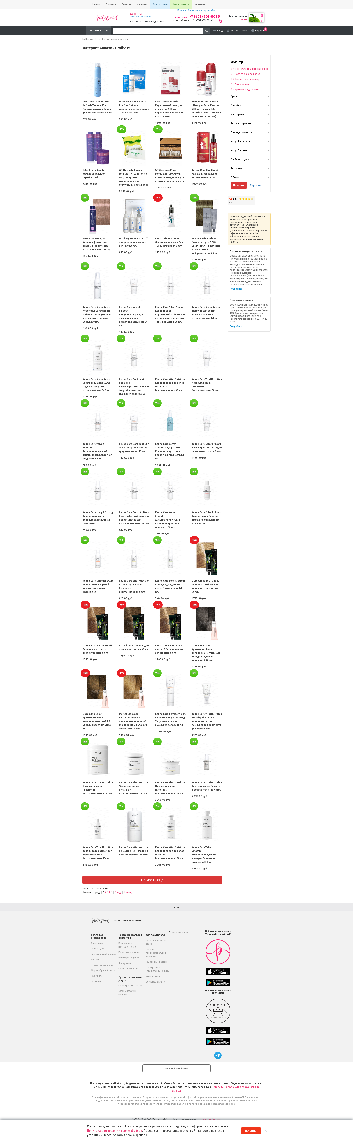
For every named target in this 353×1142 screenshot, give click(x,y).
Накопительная (237, 16)
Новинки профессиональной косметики (156, 953)
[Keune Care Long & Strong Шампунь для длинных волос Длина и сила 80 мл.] (170, 558)
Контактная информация (104, 954)
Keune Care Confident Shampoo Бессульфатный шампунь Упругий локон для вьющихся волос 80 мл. (134, 386)
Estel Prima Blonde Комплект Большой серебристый (94, 174)
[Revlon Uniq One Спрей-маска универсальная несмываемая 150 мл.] (207, 148)
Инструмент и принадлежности (251, 68)
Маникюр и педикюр (247, 79)
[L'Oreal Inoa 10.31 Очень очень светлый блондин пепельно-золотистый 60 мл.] (207, 558)
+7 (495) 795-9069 (205, 17)
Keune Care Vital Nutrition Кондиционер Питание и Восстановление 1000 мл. (134, 851)
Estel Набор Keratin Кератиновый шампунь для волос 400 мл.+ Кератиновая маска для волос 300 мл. (169, 109)
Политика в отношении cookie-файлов (114, 1130)
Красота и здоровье (246, 89)
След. (118, 892)
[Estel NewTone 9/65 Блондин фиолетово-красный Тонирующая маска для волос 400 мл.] (98, 216)
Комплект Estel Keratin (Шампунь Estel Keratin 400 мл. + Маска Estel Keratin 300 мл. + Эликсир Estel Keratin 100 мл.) (206, 109)
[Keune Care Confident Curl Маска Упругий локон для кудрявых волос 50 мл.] (134, 421)
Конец (128, 892)
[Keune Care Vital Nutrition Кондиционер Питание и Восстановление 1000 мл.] (134, 825)
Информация (195, 10)
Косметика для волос (247, 74)
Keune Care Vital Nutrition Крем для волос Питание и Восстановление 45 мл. (207, 786)
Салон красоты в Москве (130, 985)
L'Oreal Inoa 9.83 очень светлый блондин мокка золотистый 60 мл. (169, 649)
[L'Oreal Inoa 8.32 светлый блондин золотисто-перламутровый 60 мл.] (98, 623)
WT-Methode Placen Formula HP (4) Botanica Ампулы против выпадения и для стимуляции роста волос (133, 177)
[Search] (206, 31)
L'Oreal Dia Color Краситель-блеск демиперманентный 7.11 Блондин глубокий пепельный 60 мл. (206, 653)
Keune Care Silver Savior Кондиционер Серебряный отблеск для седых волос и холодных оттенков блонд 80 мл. (170, 314)
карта (244, 19)
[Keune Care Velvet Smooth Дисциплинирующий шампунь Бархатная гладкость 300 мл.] (207, 825)
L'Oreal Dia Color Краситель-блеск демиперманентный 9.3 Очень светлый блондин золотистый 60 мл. (133, 721)
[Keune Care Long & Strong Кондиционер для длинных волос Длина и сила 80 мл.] (98, 490)
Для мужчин (242, 84)
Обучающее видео (155, 982)
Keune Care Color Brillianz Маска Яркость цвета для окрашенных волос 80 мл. (207, 448)
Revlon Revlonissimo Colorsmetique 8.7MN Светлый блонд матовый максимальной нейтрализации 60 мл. (206, 246)
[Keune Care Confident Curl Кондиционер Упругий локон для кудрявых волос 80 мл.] (98, 558)
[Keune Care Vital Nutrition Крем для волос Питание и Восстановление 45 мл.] (207, 760)
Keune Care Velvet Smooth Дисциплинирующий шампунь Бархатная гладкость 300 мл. (204, 854)
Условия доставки (154, 21)
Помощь (181, 10)
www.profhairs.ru (211, 1119)
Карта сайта (209, 10)
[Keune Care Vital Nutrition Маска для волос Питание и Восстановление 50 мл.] (207, 357)
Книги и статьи (153, 976)
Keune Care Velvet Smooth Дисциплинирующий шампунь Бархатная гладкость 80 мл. (167, 519)
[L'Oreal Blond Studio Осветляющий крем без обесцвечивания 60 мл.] (170, 216)
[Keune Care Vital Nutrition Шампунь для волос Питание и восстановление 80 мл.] (134, 558)
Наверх (176, 907)
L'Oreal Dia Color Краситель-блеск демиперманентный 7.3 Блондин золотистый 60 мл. (97, 721)
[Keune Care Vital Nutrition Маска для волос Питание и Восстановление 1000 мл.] (98, 760)
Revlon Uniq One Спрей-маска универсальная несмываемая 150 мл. (206, 174)
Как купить (96, 976)
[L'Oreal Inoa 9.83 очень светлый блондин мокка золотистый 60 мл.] (170, 623)
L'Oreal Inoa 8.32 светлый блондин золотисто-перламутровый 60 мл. (97, 649)
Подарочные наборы (156, 962)
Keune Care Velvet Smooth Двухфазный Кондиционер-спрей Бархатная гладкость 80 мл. (169, 451)
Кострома (146, 16)
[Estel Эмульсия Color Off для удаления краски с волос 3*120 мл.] (134, 216)
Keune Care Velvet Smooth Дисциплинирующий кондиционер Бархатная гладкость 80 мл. (97, 451)
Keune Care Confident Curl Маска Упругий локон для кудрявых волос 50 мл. (134, 448)
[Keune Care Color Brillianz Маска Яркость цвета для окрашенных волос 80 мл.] (207, 421)
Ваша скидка (97, 948)
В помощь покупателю (102, 965)
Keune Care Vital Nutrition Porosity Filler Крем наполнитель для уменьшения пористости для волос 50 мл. (207, 721)
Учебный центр (180, 932)
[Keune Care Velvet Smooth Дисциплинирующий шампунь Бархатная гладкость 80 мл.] (170, 490)
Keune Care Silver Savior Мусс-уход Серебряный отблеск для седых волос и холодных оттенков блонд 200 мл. (98, 314)
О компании (97, 943)
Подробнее (236, 288)
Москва (136, 13)
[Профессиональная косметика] (106, 17)
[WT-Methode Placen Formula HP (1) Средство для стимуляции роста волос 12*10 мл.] (170, 148)
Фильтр (237, 62)
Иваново (135, 16)
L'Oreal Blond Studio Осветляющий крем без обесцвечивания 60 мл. (169, 242)
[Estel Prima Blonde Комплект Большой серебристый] (98, 148)
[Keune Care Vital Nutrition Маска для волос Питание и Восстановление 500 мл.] (134, 760)
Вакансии (96, 981)
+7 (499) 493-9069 (202, 20)
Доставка (96, 959)
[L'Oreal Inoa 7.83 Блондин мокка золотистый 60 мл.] (134, 623)
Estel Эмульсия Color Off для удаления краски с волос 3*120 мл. (133, 242)
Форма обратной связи (103, 970)
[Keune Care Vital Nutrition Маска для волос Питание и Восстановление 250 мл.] (170, 760)
